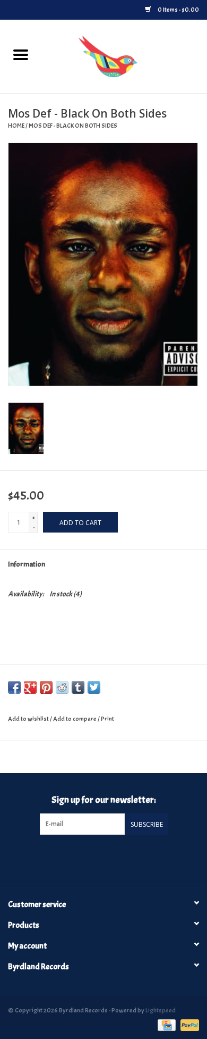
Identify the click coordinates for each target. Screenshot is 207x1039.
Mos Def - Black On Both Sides (73, 125)
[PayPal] (188, 1023)
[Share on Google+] (30, 687)
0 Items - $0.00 (178, 9)
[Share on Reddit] (62, 687)
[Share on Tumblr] (78, 687)
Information (26, 564)
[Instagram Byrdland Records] (112, 856)
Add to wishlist (29, 718)
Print (107, 718)
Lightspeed (160, 1010)
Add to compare (75, 718)
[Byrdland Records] (123, 54)
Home (16, 125)
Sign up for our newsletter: (103, 799)
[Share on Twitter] (94, 687)
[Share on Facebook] (14, 687)
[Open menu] (20, 54)
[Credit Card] (165, 1023)
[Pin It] (46, 687)
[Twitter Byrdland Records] (94, 856)
